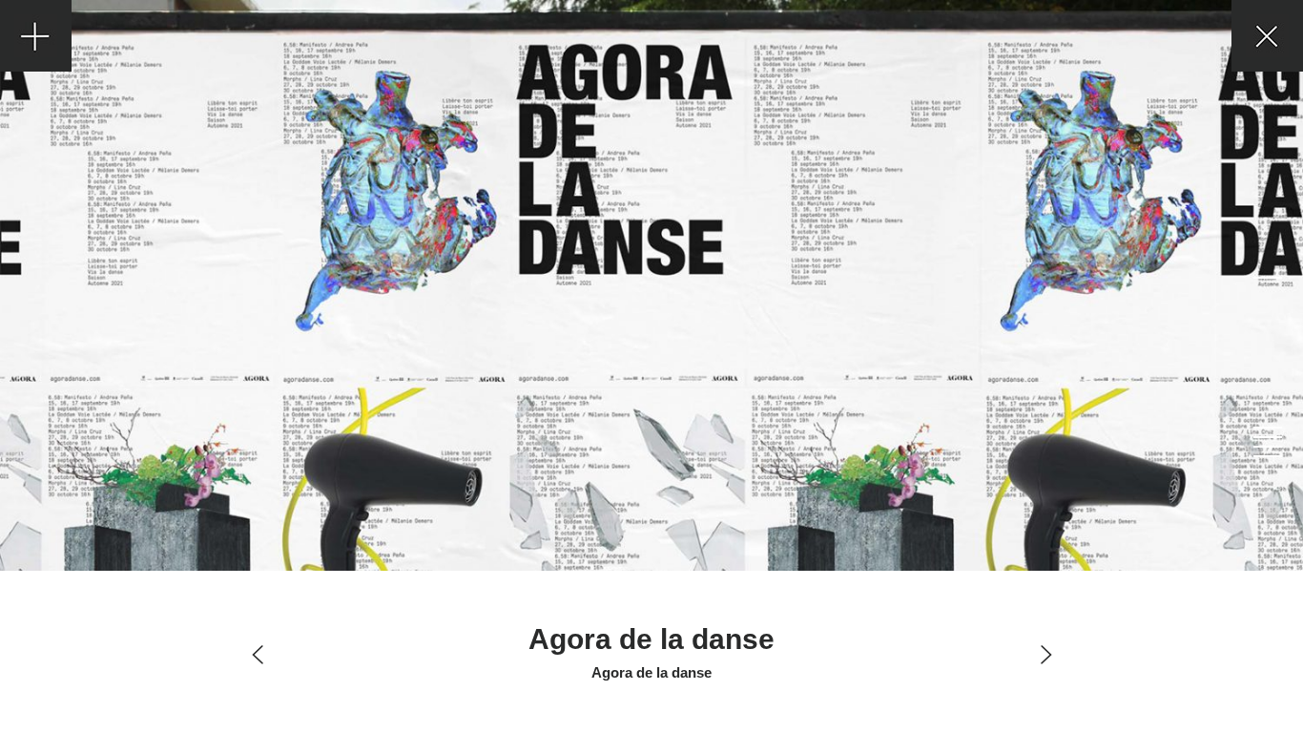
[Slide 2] (1267, 427)
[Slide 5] (1267, 456)
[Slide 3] (1267, 437)
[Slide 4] (1267, 446)
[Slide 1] (1267, 278)
